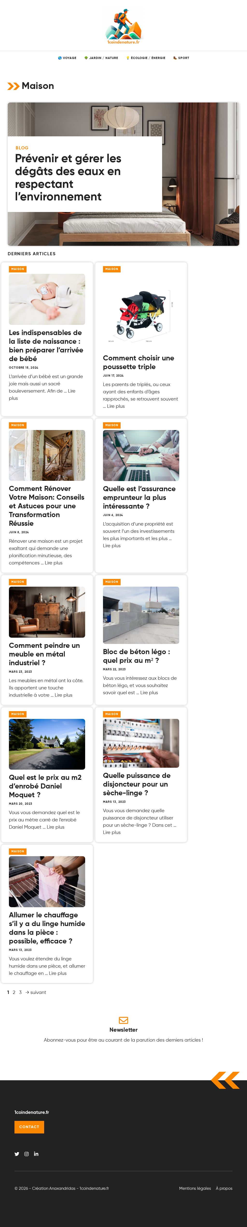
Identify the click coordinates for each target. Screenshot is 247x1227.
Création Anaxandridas (53, 1189)
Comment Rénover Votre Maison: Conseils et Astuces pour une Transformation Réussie (46, 506)
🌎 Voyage (67, 58)
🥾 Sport (181, 58)
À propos (224, 1189)
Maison (17, 269)
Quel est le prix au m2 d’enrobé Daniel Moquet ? (45, 786)
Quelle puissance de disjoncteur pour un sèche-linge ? (137, 784)
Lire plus (116, 406)
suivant (35, 992)
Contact (29, 1127)
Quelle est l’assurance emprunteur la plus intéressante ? (139, 498)
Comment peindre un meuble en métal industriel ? (44, 654)
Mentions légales (195, 1189)
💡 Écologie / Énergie (145, 58)
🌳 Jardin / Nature (101, 58)
